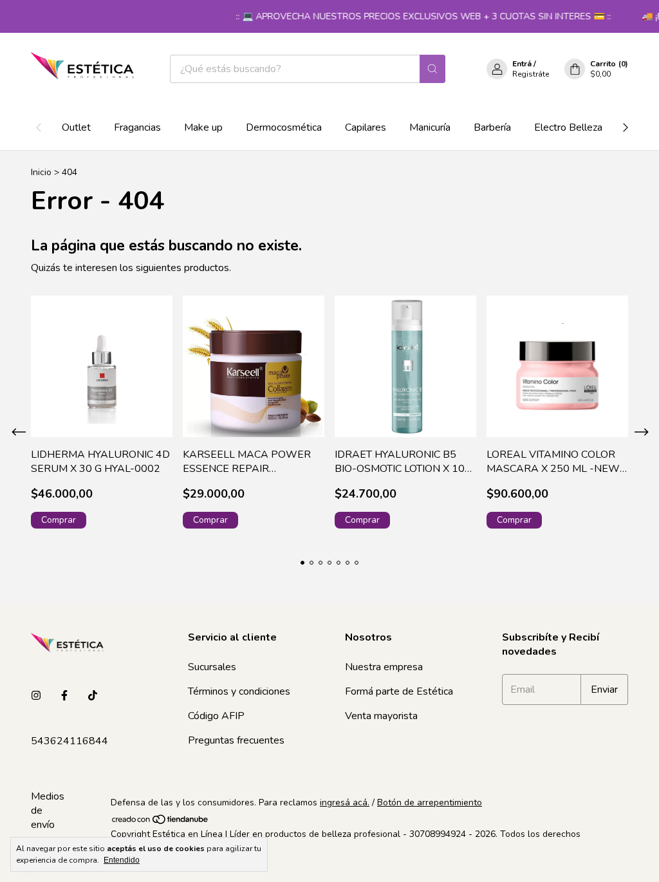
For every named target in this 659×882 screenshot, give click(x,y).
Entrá (522, 64)
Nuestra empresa (384, 667)
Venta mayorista (381, 716)
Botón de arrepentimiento (429, 802)
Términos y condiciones (239, 691)
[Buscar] (432, 69)
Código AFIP (216, 716)
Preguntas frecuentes (236, 740)
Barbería (492, 127)
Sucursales (212, 667)
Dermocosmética (284, 127)
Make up (203, 127)
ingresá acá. (344, 802)
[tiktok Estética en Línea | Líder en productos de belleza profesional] (93, 696)
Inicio (41, 172)
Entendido (122, 860)
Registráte (530, 74)
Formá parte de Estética (399, 691)
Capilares (365, 127)
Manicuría (429, 127)
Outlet (76, 127)
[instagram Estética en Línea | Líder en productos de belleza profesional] (36, 696)
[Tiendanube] (160, 822)
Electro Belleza (568, 127)
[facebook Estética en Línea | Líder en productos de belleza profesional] (64, 696)
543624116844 (69, 741)
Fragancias (137, 127)
